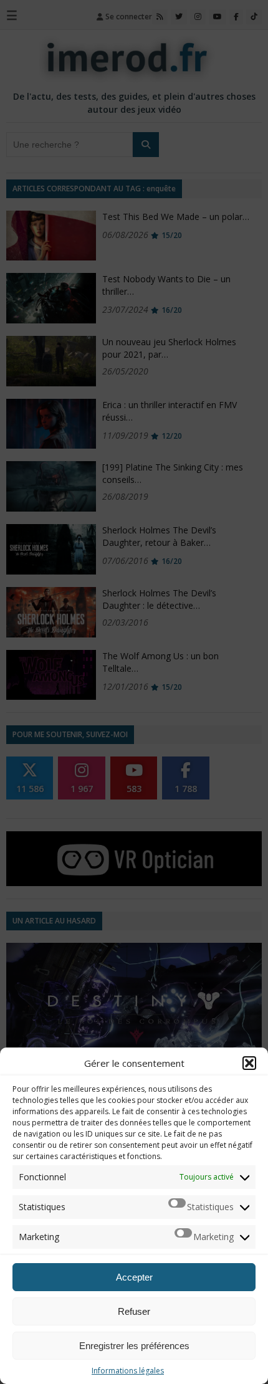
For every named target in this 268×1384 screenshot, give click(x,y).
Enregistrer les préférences (134, 1345)
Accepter (134, 1277)
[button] (249, 1063)
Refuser (134, 1311)
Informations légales (128, 1370)
